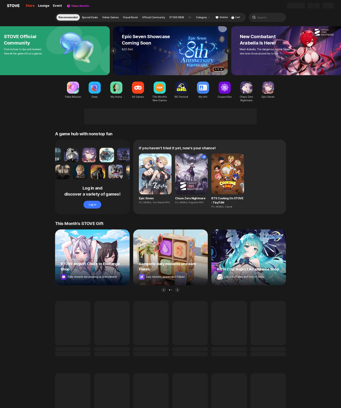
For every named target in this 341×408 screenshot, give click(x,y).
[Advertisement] (170, 116)
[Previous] (113, 51)
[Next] (227, 51)
